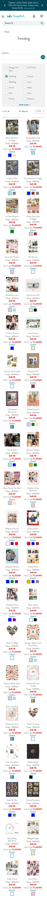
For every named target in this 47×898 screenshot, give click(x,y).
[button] (3, 16)
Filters (4, 111)
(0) (13, 117)
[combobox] (23, 23)
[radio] (10, 155)
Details (12, 151)
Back (7, 31)
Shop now (23, 8)
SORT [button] (38, 111)
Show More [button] (23, 105)
